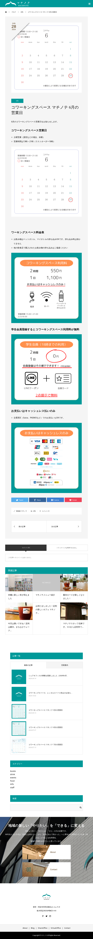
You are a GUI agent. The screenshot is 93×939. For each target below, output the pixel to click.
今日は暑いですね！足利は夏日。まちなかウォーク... (18, 627)
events (13, 777)
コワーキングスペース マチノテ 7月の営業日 (46, 745)
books (13, 771)
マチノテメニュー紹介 (45, 595)
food (12, 781)
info (17, 101)
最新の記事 (28, 665)
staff (12, 787)
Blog (33, 928)
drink (12, 774)
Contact (67, 928)
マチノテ (24, 511)
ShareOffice (42, 928)
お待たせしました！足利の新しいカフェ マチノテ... (46, 609)
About (25, 928)
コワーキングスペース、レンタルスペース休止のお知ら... (50, 693)
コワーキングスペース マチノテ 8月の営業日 (46, 727)
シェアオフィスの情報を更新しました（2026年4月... (48, 676)
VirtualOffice (56, 928)
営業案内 (64, 665)
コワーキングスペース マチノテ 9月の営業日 (46, 710)
